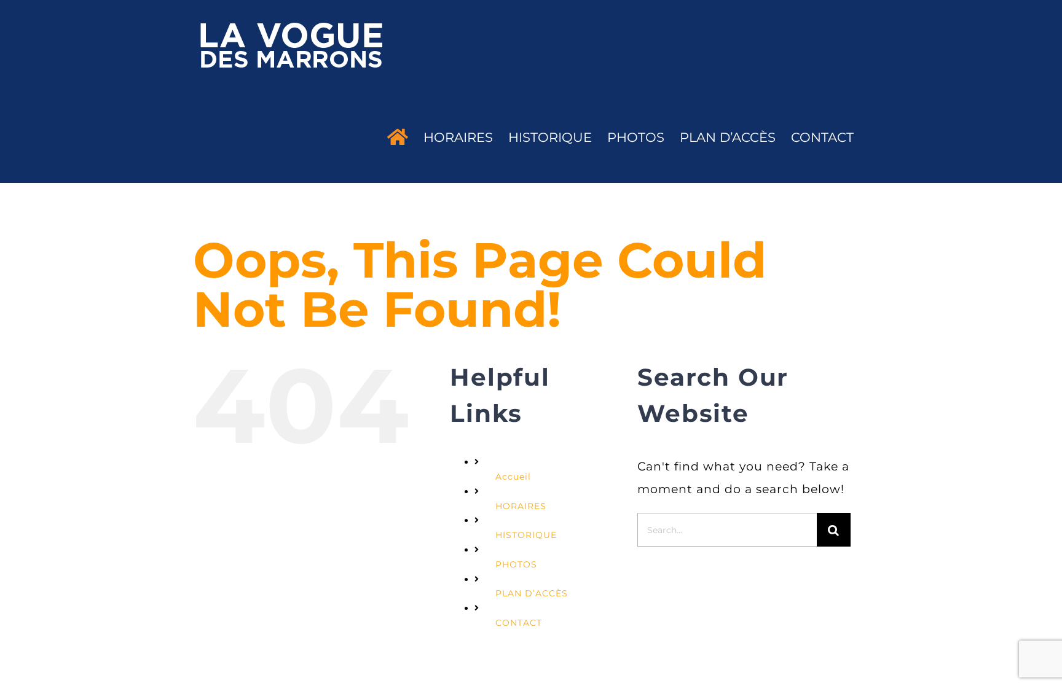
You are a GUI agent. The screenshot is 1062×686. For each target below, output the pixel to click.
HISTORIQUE (526, 534)
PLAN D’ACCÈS (531, 593)
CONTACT (518, 622)
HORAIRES (520, 506)
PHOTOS (516, 564)
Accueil (513, 476)
